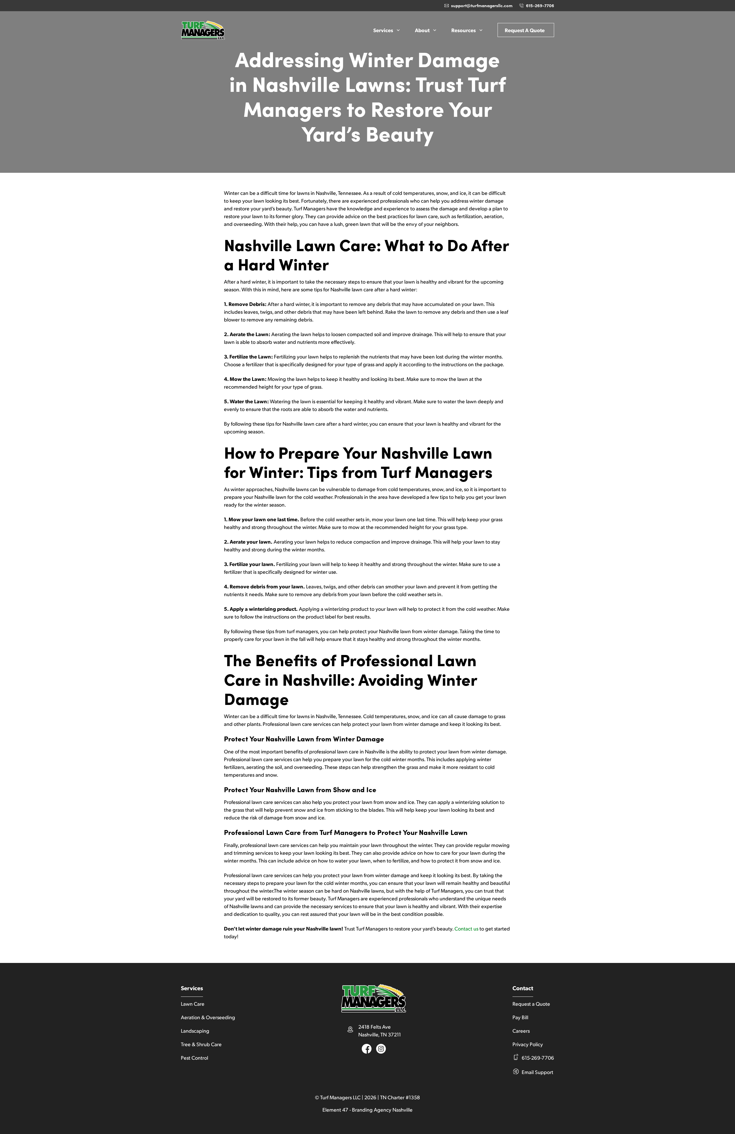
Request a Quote (525, 30)
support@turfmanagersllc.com (481, 5)
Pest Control (194, 1057)
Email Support (537, 1072)
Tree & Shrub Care (201, 1044)
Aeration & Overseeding (208, 1017)
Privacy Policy (527, 1044)
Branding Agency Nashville (382, 1109)
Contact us (466, 928)
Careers (521, 1030)
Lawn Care (192, 1003)
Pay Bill (520, 1017)
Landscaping (195, 1030)
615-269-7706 (540, 5)
